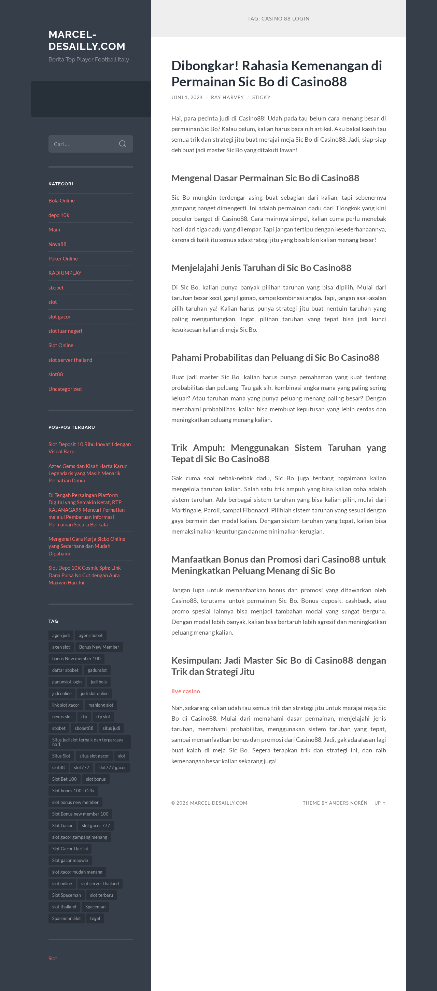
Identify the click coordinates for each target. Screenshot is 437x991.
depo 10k (58, 215)
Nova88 (57, 244)
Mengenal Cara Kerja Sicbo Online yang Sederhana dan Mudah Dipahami (86, 546)
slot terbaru (101, 895)
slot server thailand (70, 360)
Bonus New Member (99, 647)
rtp (84, 716)
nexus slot (62, 716)
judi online (62, 693)
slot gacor (59, 316)
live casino (185, 691)
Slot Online (60, 345)
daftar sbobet (65, 670)
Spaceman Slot (66, 918)
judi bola (99, 681)
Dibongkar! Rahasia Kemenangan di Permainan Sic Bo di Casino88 (276, 73)
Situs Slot (61, 756)
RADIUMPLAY (64, 273)
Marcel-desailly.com (87, 40)
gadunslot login (67, 681)
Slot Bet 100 (64, 779)
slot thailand (64, 906)
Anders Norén (348, 803)
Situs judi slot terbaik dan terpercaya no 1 (88, 742)
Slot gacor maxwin (70, 860)
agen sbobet (91, 635)
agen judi (61, 635)
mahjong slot (100, 705)
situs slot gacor (94, 756)
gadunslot (97, 670)
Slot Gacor (62, 825)
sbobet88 (84, 728)
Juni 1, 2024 (187, 97)
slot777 (81, 767)
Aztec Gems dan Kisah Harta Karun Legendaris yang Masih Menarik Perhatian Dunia (87, 473)
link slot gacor (65, 705)
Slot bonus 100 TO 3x (73, 790)
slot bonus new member (75, 802)
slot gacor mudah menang (77, 872)
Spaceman (95, 906)
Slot (52, 958)
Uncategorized (65, 389)
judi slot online (95, 693)
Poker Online (63, 258)
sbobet (56, 287)
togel (95, 918)
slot (52, 302)
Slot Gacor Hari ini (70, 848)
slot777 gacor (112, 767)
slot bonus (96, 779)
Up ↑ (380, 803)
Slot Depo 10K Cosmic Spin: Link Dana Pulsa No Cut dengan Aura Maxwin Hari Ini (84, 575)
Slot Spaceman (66, 895)
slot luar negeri (65, 331)
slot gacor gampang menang (79, 837)
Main (54, 229)
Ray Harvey (227, 97)
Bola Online (61, 200)
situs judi (111, 728)
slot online (62, 883)
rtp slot (103, 716)
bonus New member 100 (76, 658)
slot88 (55, 374)
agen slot (61, 647)
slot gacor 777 (96, 825)
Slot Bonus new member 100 (80, 814)
